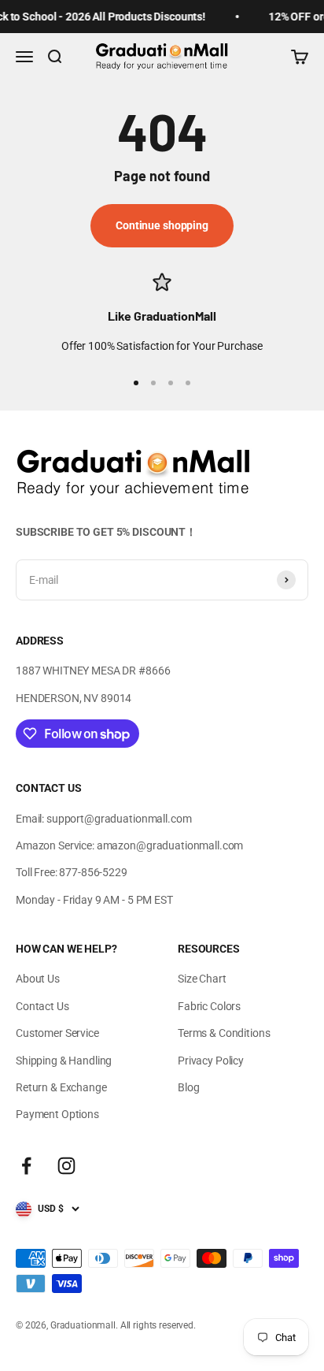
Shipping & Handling (64, 1060)
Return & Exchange (61, 1087)
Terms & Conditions (224, 1033)
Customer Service (57, 1033)
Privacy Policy (211, 1060)
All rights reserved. (158, 1325)
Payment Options (57, 1114)
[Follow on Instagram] (66, 1165)
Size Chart (202, 978)
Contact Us (42, 1006)
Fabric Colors (209, 1006)
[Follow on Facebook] (26, 1165)
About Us (38, 978)
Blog (188, 1087)
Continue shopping (162, 225)
